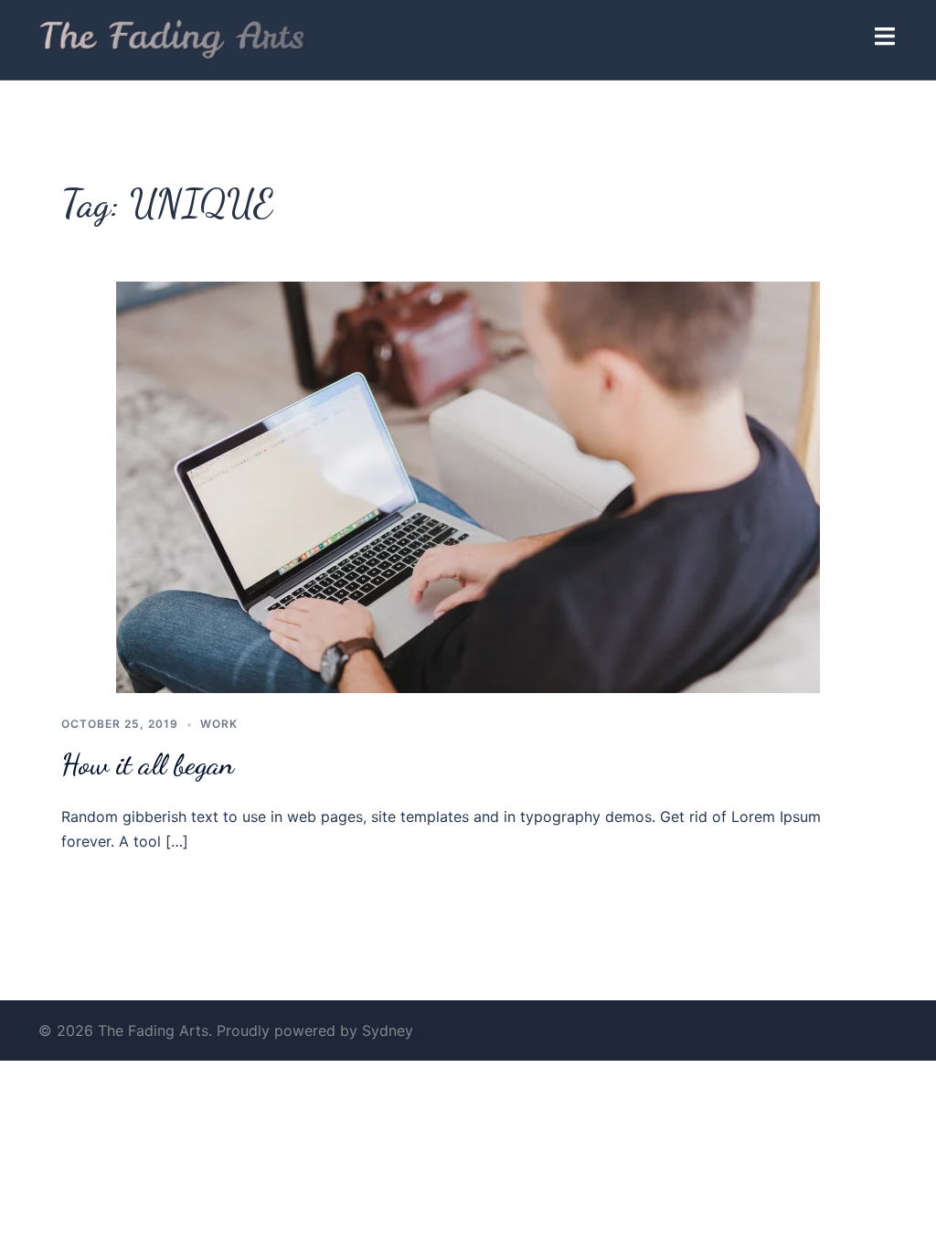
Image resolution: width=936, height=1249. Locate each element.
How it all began (147, 764)
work (219, 724)
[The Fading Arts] (172, 38)
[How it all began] (468, 486)
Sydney (387, 1030)
